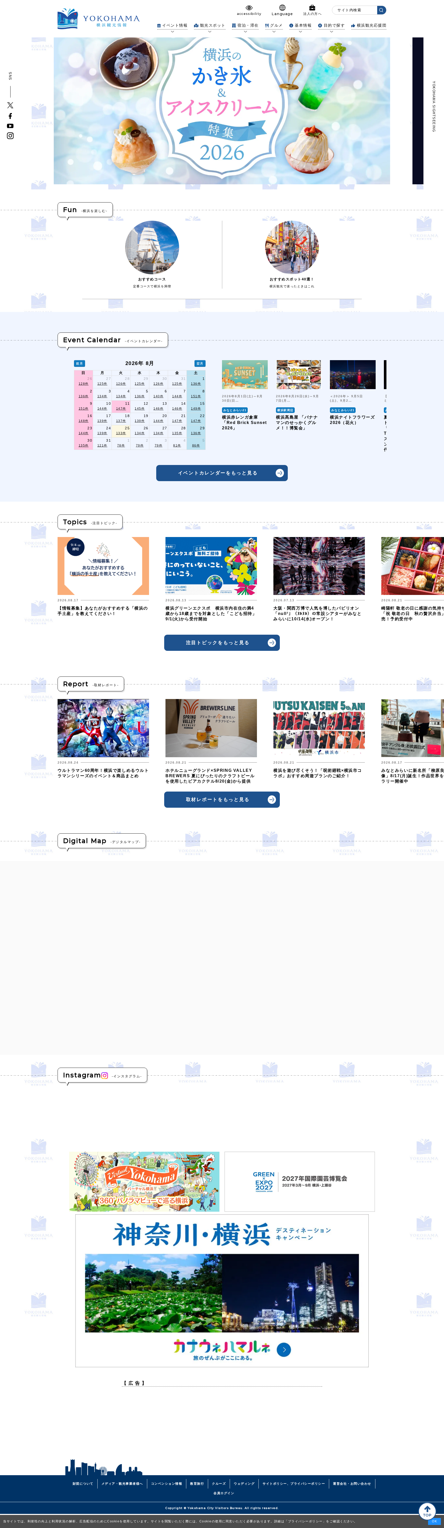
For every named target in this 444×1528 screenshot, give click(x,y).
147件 (121, 408)
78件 (121, 445)
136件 (196, 384)
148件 (84, 421)
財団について (83, 1483)
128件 (84, 384)
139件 (102, 421)
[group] (245, 406)
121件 (102, 445)
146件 (158, 408)
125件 (102, 384)
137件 (121, 421)
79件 (140, 445)
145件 (140, 408)
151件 (196, 396)
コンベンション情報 (166, 1483)
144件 (177, 396)
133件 (121, 433)
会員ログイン (224, 1493)
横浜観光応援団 (371, 25)
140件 (158, 396)
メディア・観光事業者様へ (122, 1483)
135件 (177, 433)
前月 (79, 363)
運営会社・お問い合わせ (352, 1483)
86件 (196, 445)
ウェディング (244, 1483)
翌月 (200, 363)
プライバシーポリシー (305, 1521)
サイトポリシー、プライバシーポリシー (294, 1483)
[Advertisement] (222, 1426)
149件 (196, 408)
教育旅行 (197, 1483)
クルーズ (219, 1483)
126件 (121, 384)
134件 (102, 396)
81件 (177, 445)
